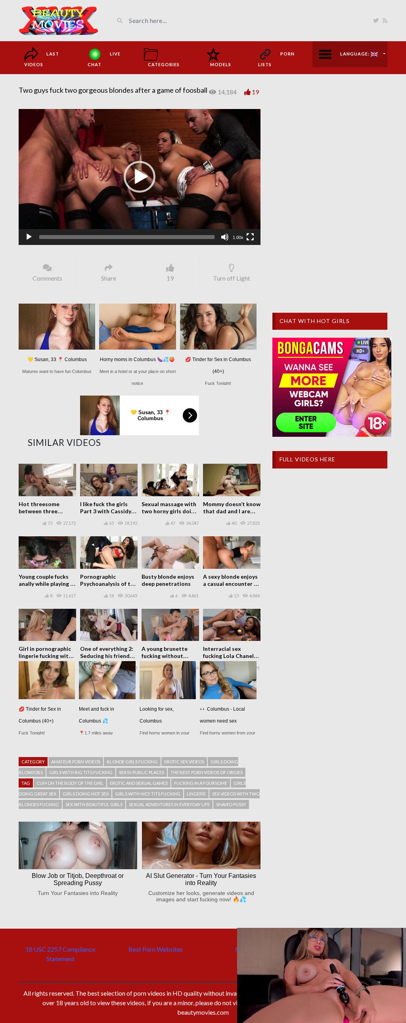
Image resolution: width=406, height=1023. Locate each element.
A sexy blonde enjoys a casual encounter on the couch (231, 583)
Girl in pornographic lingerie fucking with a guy (47, 655)
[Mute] (225, 237)
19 (255, 92)
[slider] (126, 237)
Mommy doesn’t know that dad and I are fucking (231, 511)
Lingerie (196, 793)
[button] (139, 177)
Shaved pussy (231, 804)
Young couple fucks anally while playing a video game (46, 583)
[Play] (29, 237)
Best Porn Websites (155, 949)
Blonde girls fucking (132, 761)
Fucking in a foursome (200, 783)
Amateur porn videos (75, 761)
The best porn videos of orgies (206, 772)
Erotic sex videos (184, 761)
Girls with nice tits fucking (147, 793)
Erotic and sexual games (139, 783)
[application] (139, 177)
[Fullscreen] (250, 237)
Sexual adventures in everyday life (169, 804)
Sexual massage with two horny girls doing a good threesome (169, 511)
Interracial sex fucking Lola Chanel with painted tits (228, 655)
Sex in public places (141, 772)
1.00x (238, 237)
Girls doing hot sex (86, 793)
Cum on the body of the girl (69, 783)
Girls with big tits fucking (81, 772)
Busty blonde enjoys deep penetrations (168, 580)
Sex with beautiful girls (94, 804)
